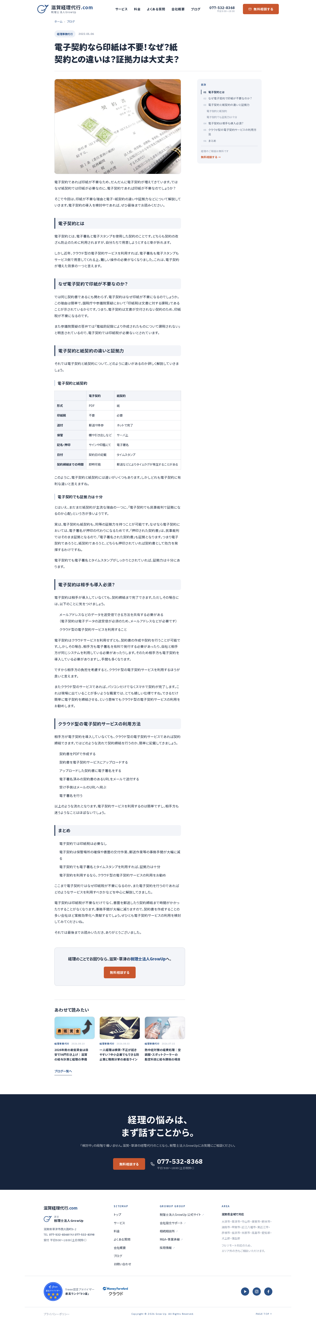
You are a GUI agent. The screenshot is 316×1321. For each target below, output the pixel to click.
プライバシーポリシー (57, 1314)
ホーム (58, 21)
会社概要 (178, 9)
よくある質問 (156, 9)
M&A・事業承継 (171, 1239)
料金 (137, 9)
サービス (121, 9)
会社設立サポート (173, 1223)
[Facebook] (268, 1291)
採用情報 (167, 1247)
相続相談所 (169, 1231)
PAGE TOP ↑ (264, 1313)
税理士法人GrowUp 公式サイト (182, 1214)
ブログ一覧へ (63, 1071)
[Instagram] (257, 1291)
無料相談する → (211, 157)
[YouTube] (245, 1291)
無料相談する (263, 9)
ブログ (195, 9)
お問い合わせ (122, 1264)
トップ (117, 1214)
